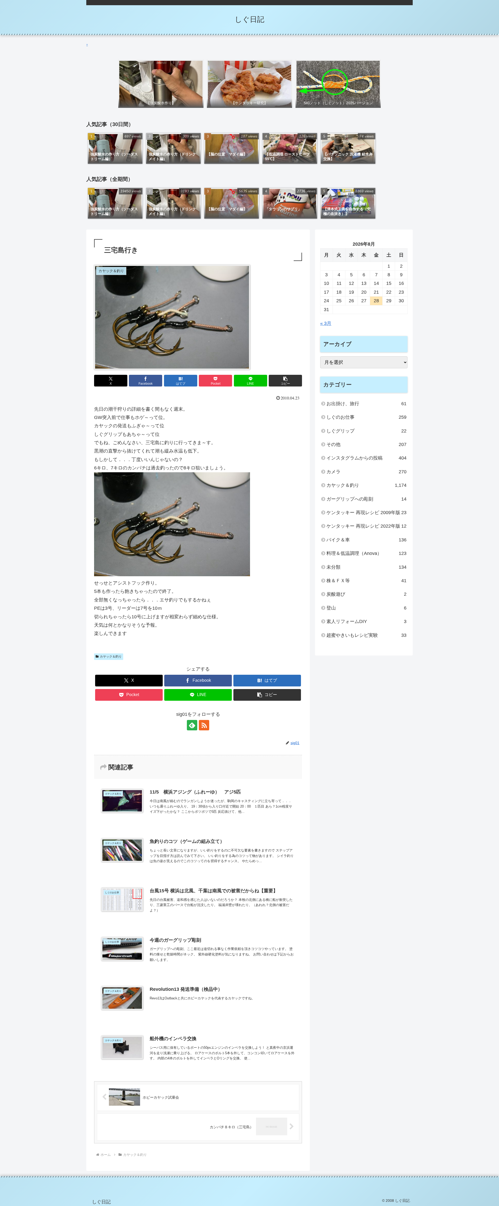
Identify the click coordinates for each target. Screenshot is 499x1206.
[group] (115, 148)
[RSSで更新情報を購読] (204, 725)
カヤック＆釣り (111, 656)
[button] (285, 380)
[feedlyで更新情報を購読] (192, 725)
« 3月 (325, 323)
